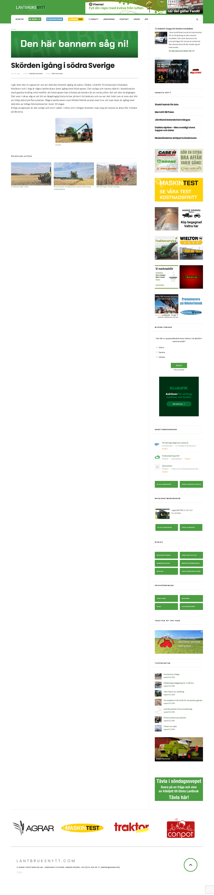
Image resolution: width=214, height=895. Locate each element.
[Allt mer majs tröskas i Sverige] (116, 173)
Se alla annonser (164, 484)
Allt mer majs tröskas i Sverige (108, 187)
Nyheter (19, 19)
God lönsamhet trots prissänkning (178, 709)
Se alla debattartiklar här (180, 51)
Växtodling (57, 73)
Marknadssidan (163, 563)
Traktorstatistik (189, 555)
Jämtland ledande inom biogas (172, 119)
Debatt (94, 19)
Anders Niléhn (35, 73)
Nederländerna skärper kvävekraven (176, 138)
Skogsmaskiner (188, 606)
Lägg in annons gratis (191, 484)
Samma (162, 352)
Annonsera (109, 19)
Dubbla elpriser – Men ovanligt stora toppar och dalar (175, 129)
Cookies (19, 870)
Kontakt (124, 19)
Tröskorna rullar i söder (20, 187)
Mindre (162, 357)
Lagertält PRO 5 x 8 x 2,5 (182, 511)
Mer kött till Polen (164, 112)
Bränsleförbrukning (191, 563)
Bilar (159, 606)
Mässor (160, 571)
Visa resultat (179, 369)
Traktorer (161, 598)
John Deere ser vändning (174, 691)
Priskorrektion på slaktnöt (175, 717)
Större (161, 347)
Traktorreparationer (191, 571)
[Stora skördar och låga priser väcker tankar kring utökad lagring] (74, 173)
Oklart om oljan (170, 726)
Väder (137, 19)
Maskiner (185, 598)
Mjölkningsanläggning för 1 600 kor (179, 683)
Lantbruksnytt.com (46, 859)
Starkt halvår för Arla (166, 104)
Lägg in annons (188, 527)
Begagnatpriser (163, 555)
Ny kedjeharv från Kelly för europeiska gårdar (183, 700)
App (146, 19)
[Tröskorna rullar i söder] (31, 173)
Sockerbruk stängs (172, 674)
